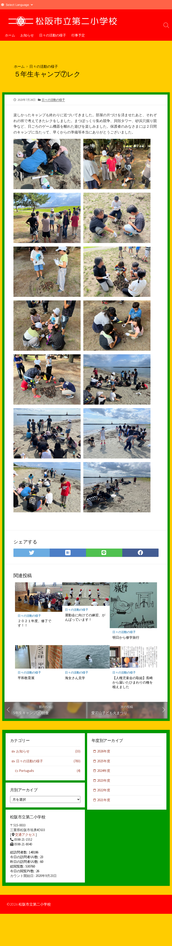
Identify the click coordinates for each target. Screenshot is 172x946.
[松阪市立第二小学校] (63, 19)
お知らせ (27, 35)
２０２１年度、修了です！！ (34, 623)
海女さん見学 (75, 678)
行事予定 (78, 35)
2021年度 (103, 800)
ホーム (10, 35)
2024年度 (103, 771)
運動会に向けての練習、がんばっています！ (85, 617)
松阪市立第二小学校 (35, 904)
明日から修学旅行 (125, 637)
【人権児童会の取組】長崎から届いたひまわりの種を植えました (132, 682)
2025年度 (103, 761)
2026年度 (103, 751)
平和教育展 (26, 678)
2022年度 (103, 790)
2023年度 (103, 780)
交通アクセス (25, 834)
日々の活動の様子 (52, 35)
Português (49, 771)
